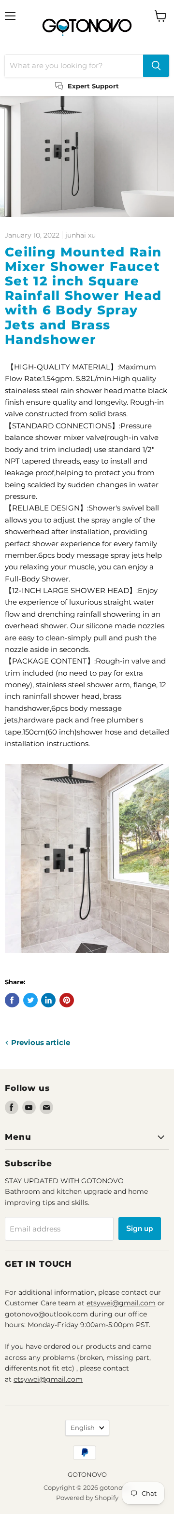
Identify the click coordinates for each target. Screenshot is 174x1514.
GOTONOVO (87, 1474)
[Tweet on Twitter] (30, 1000)
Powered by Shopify (87, 1497)
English (83, 1427)
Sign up (139, 1228)
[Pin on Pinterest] (66, 1000)
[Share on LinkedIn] (48, 1000)
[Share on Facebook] (12, 1000)
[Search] (156, 66)
